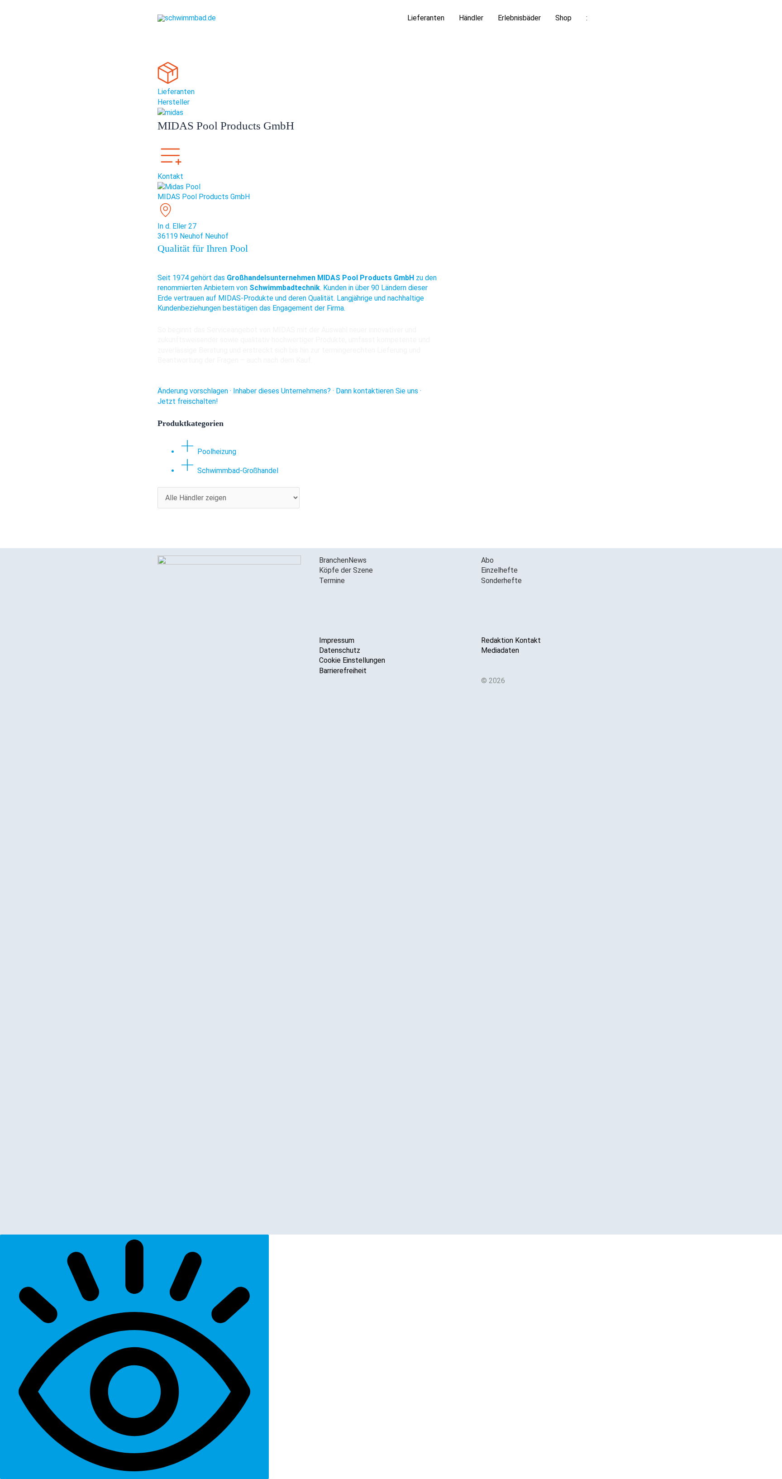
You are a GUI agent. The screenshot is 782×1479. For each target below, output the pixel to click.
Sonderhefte (501, 580)
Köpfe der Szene (346, 570)
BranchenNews (343, 560)
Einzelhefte (499, 570)
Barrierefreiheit (343, 670)
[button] (613, 18)
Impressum (336, 640)
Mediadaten (500, 650)
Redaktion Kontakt (511, 640)
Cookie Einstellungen (352, 660)
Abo (487, 560)
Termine (332, 580)
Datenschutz (339, 650)
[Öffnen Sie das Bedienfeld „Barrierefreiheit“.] (134, 1357)
